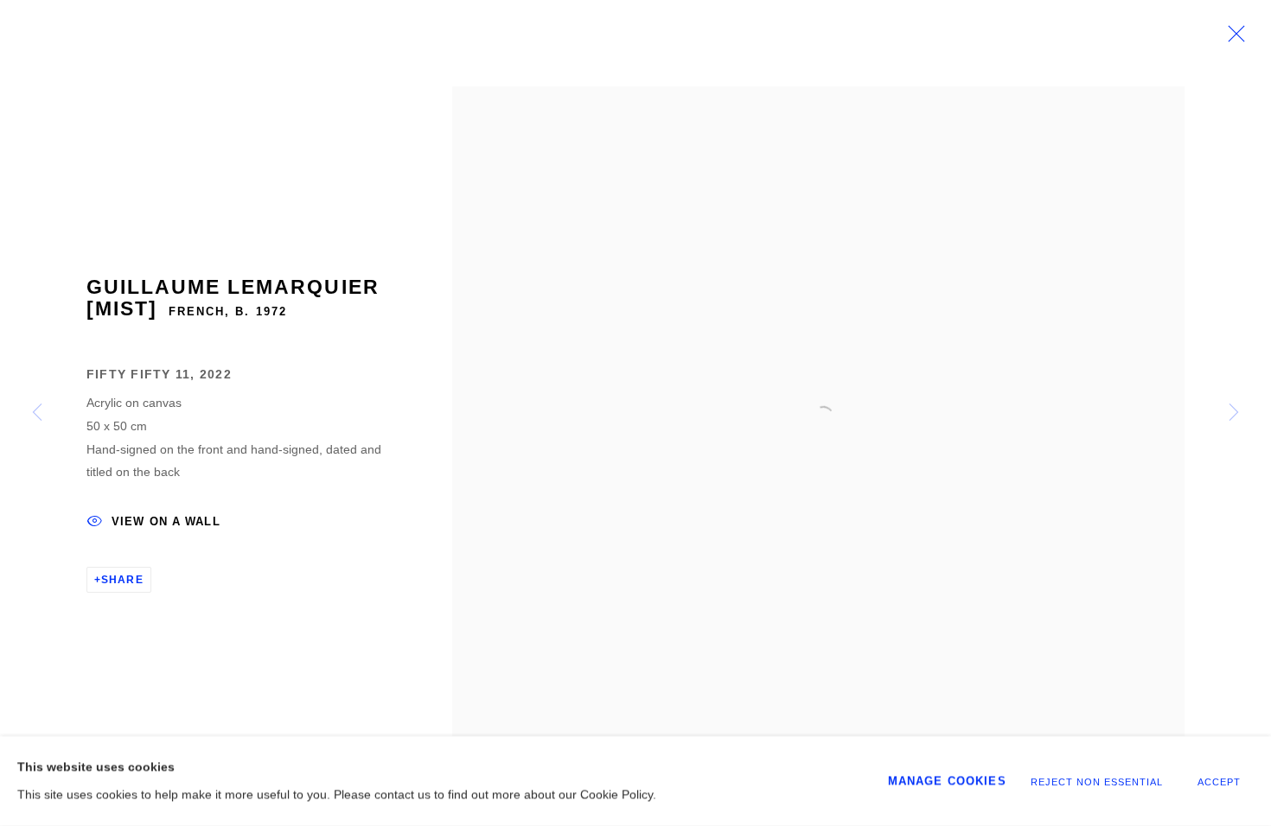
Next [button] (1234, 413)
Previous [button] (37, 413)
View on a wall (166, 521)
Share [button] (122, 580)
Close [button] (1232, 39)
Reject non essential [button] (1097, 782)
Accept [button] (1219, 782)
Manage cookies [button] (947, 780)
